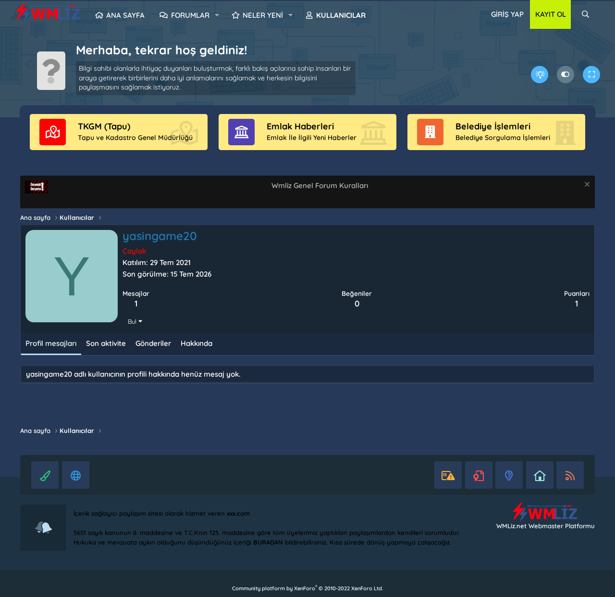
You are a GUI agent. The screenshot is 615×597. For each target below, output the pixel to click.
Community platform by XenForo (307, 588)
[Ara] (585, 14)
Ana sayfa (125, 15)
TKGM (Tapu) (104, 126)
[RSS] (570, 475)
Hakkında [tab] (196, 343)
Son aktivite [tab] (106, 343)
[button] (216, 15)
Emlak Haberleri (300, 126)
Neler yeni (263, 15)
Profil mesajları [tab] (50, 343)
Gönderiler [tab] (153, 343)
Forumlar (190, 15)
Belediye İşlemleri (492, 126)
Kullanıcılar (341, 15)
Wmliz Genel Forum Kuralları (319, 185)
